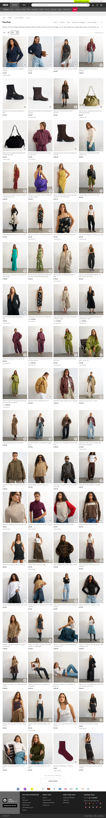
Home (4, 18)
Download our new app (81, 1)
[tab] (6, 9)
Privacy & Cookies (88, 816)
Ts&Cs (95, 816)
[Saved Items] (97, 4)
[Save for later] (25, 65)
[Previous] (51, 22)
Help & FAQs (94, 1)
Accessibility (100, 816)
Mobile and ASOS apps (69, 797)
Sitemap (24, 810)
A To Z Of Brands (19, 18)
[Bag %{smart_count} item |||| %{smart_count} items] (101, 4)
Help (23, 797)
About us (45, 797)
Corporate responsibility (48, 802)
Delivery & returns (26, 802)
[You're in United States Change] (101, 1)
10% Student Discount (27, 807)
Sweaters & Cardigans (78, 22)
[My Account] (93, 4)
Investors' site (46, 805)
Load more (53, 781)
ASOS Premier (25, 805)
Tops (68, 22)
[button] (85, 803)
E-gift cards (65, 800)
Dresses (62, 22)
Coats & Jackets (92, 22)
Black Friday (66, 802)
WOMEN (14, 5)
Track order (25, 800)
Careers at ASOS (47, 800)
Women (10, 18)
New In (56, 22)
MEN (24, 5)
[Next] (102, 22)
